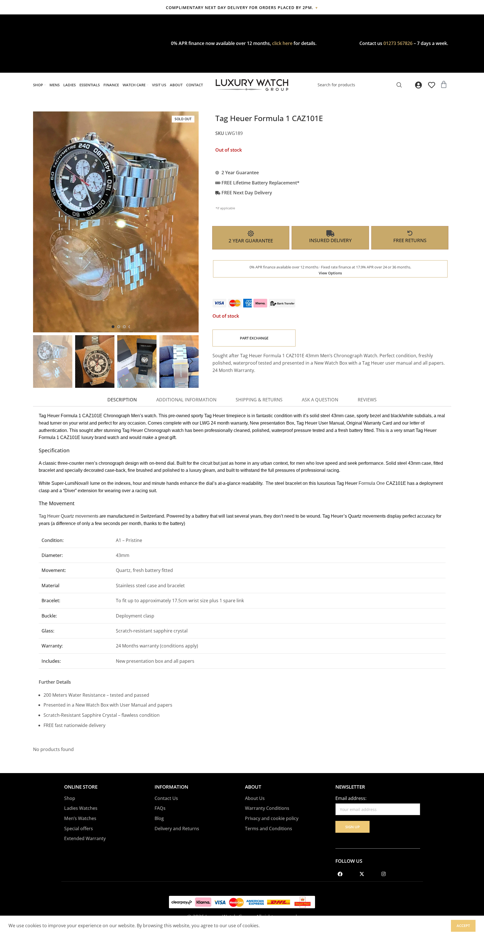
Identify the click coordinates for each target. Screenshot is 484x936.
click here (282, 43)
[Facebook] (340, 874)
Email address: (350, 798)
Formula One (372, 483)
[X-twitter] (362, 874)
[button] (40, 361)
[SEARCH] (399, 84)
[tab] (122, 400)
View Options (330, 273)
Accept (463, 925)
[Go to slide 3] (124, 326)
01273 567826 (398, 43)
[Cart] (444, 84)
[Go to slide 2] (118, 326)
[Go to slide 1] (113, 326)
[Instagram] (383, 874)
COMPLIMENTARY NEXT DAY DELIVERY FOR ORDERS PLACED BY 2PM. (242, 7)
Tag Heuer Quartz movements (68, 516)
